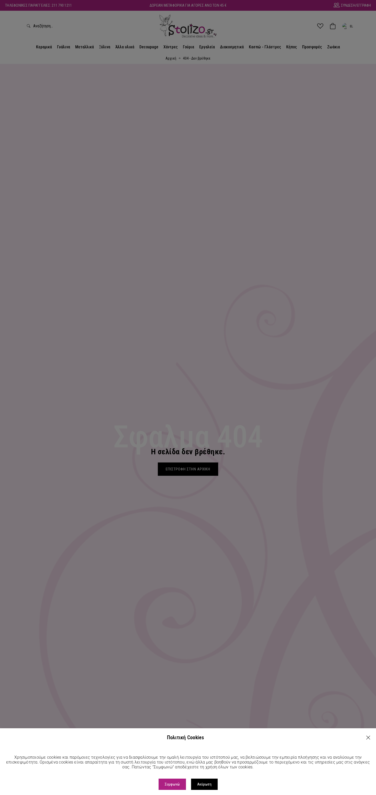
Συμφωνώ (172, 784)
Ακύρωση (204, 784)
